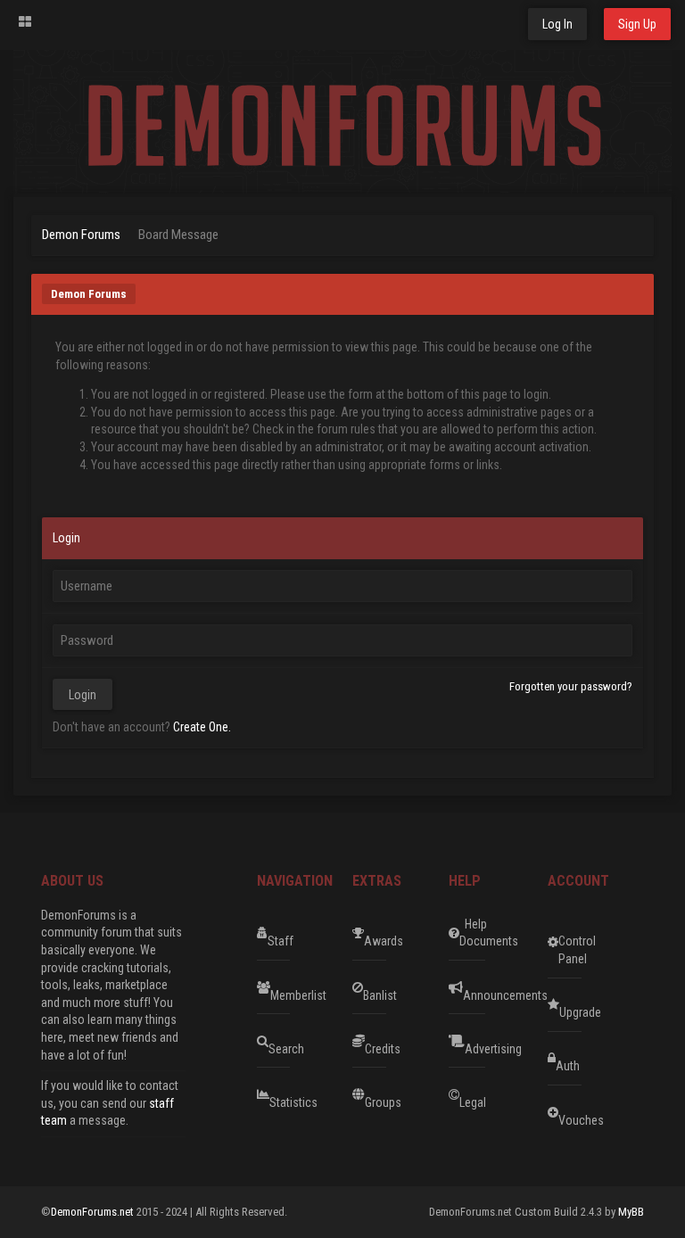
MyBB (631, 1211)
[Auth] (613, 1058)
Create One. (202, 727)
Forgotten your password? (570, 686)
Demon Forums (81, 235)
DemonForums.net (93, 1211)
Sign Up (637, 24)
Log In (557, 24)
